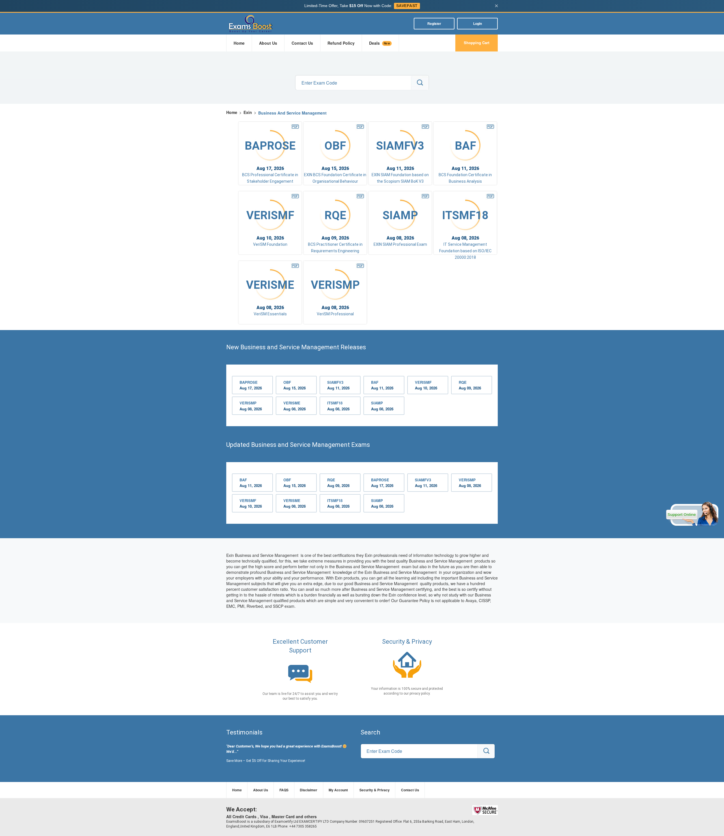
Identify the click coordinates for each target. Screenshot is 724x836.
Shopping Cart (476, 42)
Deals (379, 43)
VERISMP (251, 405)
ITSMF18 (338, 405)
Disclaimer (308, 789)
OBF (294, 385)
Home (239, 43)
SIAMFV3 (338, 385)
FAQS (283, 789)
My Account (338, 789)
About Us (268, 43)
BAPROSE (251, 385)
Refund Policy (341, 43)
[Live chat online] (692, 514)
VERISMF (426, 385)
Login (477, 23)
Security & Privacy (374, 789)
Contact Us (302, 43)
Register (434, 23)
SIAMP (382, 405)
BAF (382, 385)
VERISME (294, 405)
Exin (248, 112)
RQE (470, 385)
